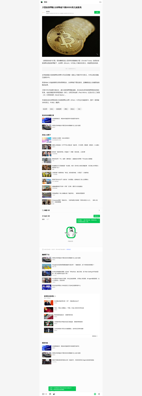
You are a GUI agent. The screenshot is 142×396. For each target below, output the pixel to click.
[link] (50, 394)
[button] (44, 394)
